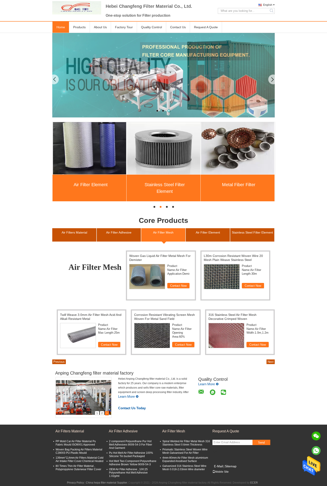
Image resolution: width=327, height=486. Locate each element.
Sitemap (230, 466)
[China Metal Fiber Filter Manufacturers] (237, 148)
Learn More (126, 396)
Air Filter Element (91, 184)
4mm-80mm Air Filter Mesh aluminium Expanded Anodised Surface (185, 459)
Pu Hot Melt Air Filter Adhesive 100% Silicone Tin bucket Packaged (131, 454)
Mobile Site (222, 471)
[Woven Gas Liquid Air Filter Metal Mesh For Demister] (147, 276)
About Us (100, 27)
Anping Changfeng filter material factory (94, 373)
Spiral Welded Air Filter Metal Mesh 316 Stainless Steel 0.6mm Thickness (186, 443)
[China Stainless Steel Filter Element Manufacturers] (163, 148)
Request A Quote (206, 27)
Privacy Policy (75, 482)
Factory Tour (124, 27)
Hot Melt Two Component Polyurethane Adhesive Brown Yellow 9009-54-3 (132, 463)
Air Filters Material (69, 431)
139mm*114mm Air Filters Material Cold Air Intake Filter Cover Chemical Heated (79, 459)
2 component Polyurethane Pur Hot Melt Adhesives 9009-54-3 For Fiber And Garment (130, 445)
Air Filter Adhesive (123, 431)
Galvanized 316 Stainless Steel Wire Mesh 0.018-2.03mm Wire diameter (184, 467)
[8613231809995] (316, 451)
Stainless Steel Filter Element (165, 188)
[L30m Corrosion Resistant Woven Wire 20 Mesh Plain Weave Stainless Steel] (221, 276)
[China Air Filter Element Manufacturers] (89, 148)
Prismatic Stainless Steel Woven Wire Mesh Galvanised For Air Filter (185, 451)
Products (79, 27)
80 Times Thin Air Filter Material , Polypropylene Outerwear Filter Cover (78, 467)
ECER (254, 482)
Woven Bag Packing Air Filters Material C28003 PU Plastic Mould (79, 451)
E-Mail (218, 466)
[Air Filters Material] (163, 75)
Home (61, 27)
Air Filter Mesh (173, 431)
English (267, 4)
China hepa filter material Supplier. (107, 482)
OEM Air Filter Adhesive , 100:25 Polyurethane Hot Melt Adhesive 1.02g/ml (128, 473)
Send (261, 442)
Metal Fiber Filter (238, 184)
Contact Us (178, 27)
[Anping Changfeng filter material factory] (76, 7)
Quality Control (151, 27)
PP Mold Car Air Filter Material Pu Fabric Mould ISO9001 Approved (76, 443)
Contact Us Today (132, 408)
